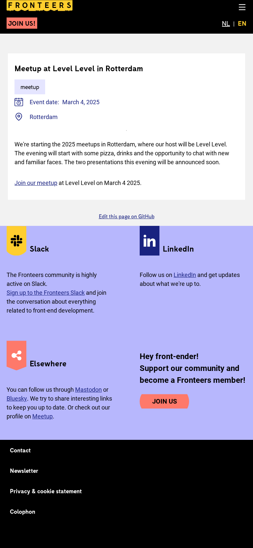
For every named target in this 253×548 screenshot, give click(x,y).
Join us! (22, 23)
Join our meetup (35, 182)
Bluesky (17, 398)
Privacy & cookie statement (46, 491)
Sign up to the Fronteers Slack (46, 292)
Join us (164, 401)
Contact (20, 450)
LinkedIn (185, 274)
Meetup (42, 416)
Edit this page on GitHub (127, 216)
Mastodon (88, 389)
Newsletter (24, 470)
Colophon (22, 511)
